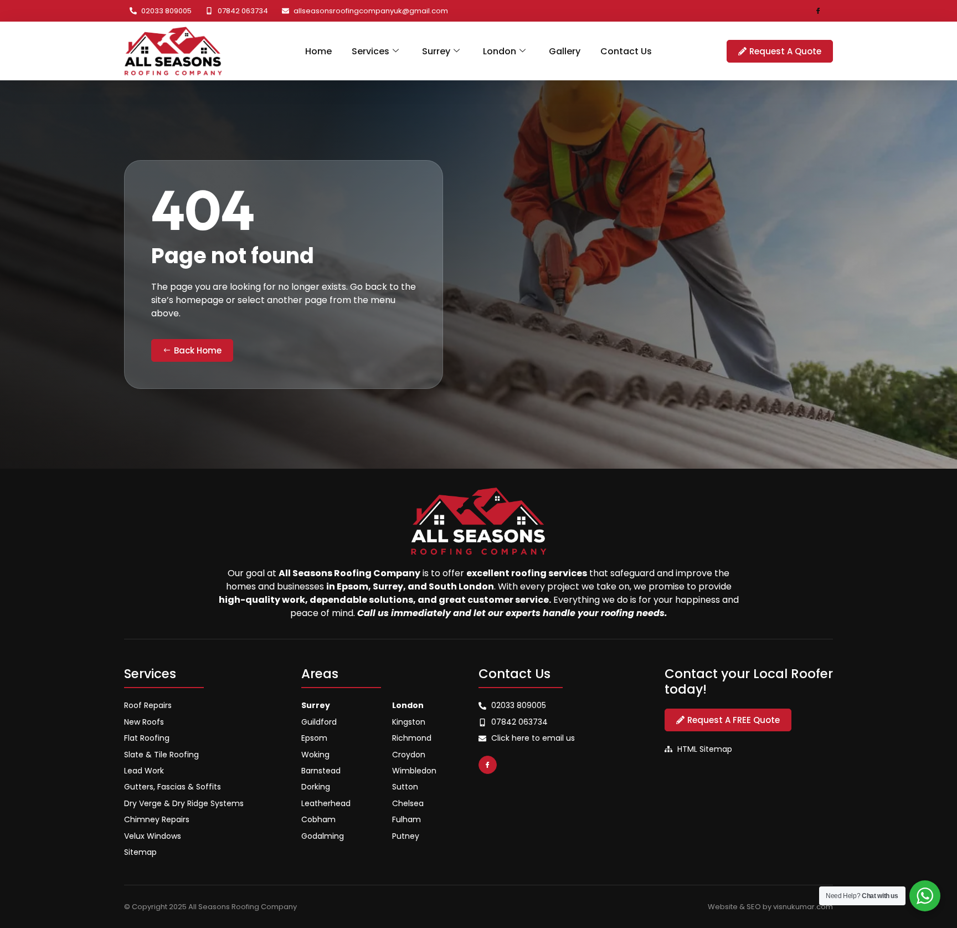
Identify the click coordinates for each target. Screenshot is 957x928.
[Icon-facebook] (818, 11)
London (499, 51)
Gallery (564, 51)
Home (318, 51)
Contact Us (626, 51)
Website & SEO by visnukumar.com (770, 906)
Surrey (436, 51)
